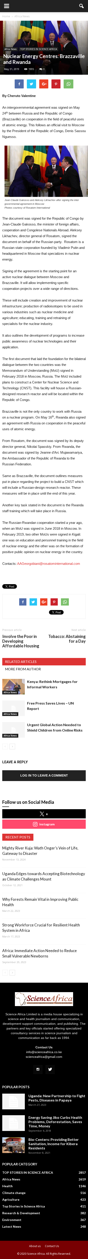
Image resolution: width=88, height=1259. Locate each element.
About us (35, 1246)
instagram (47, 824)
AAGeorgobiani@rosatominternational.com (48, 563)
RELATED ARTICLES (21, 662)
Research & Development (21, 1213)
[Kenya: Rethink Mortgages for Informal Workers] (13, 686)
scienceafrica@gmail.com (44, 1057)
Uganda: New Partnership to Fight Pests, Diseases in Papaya (56, 1098)
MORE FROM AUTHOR (23, 669)
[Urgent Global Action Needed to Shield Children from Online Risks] (13, 730)
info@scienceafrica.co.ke (44, 1052)
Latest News (11, 1226)
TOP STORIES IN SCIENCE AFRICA (38, 49)
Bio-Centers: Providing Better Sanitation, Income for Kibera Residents (53, 1143)
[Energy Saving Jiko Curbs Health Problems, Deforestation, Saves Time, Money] (13, 1123)
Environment (11, 1220)
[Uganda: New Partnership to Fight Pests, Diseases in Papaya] (13, 1101)
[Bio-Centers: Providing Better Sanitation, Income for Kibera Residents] (13, 1145)
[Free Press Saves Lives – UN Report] (13, 708)
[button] (81, 6)
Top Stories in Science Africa (23, 1206)
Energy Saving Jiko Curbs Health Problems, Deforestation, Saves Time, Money (55, 1121)
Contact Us (52, 1246)
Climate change (13, 1193)
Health (7, 1186)
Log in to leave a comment (44, 775)
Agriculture (10, 1199)
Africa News (10, 49)
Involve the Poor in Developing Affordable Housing (20, 641)
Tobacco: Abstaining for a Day (67, 639)
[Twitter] (50, 1069)
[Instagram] (37, 1069)
